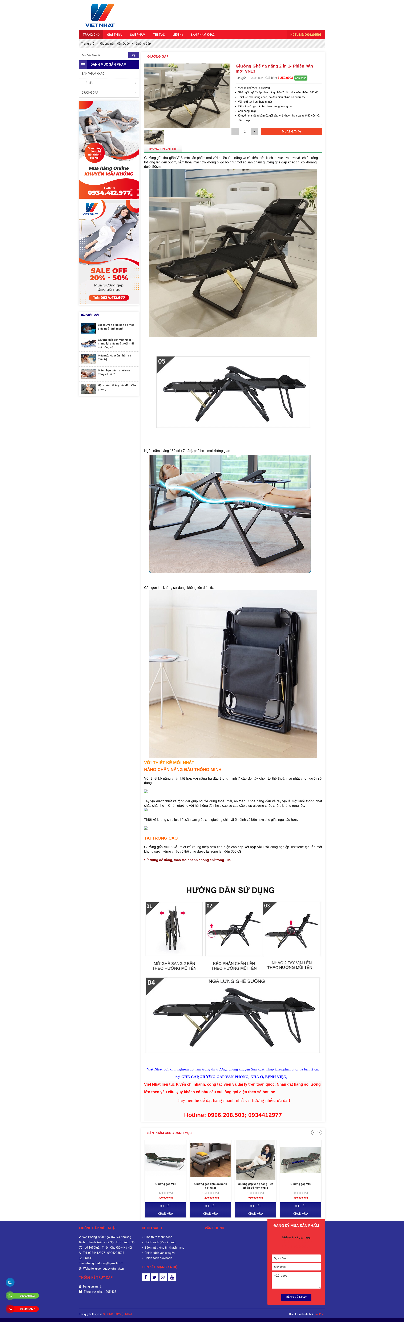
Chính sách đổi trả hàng (159, 1242)
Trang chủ (91, 34)
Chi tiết (165, 1206)
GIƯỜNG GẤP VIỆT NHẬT (117, 1314)
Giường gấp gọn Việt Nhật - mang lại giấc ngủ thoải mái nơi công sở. (116, 343)
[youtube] (172, 1277)
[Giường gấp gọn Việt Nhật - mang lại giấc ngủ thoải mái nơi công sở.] (88, 343)
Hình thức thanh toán (158, 1237)
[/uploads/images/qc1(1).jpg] (109, 252)
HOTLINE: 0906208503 (305, 34)
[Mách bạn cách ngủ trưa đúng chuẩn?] (88, 374)
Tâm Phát (319, 1314)
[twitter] (154, 1277)
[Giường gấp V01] (300, 1160)
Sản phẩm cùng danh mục (169, 1133)
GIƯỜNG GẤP (90, 92)
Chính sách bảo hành (158, 1258)
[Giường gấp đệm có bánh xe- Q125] (165, 1160)
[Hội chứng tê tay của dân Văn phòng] (88, 389)
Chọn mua (165, 1213)
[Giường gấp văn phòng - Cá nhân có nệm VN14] (210, 1160)
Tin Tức (159, 34)
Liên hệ (178, 34)
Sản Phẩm (137, 34)
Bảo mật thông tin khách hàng (164, 1247)
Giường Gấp (143, 43)
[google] (163, 1277)
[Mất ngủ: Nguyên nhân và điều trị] (88, 359)
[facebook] (146, 1277)
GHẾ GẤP (87, 83)
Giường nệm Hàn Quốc (115, 43)
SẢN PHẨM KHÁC (93, 73)
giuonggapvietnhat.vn (109, 1268)
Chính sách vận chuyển (159, 1252)
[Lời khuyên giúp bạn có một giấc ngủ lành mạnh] (88, 328)
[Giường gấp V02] (255, 1160)
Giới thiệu (114, 34)
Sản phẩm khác (203, 34)
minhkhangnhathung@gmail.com (101, 1263)
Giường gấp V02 (255, 1184)
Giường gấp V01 (300, 1184)
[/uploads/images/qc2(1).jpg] (109, 150)
